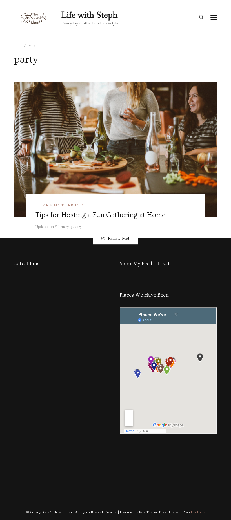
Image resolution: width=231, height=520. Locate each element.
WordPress (182, 512)
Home (42, 205)
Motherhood (70, 205)
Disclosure (198, 512)
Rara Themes (148, 512)
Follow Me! (119, 238)
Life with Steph (89, 14)
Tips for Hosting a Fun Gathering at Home (100, 215)
